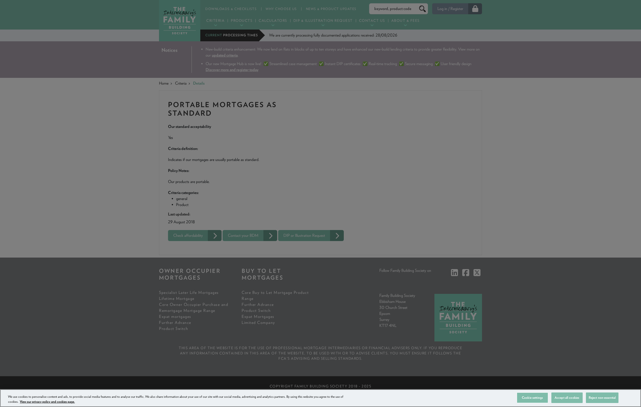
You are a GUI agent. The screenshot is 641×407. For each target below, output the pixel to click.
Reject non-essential (602, 397)
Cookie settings (532, 397)
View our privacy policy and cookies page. (47, 401)
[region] (320, 398)
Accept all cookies (567, 397)
